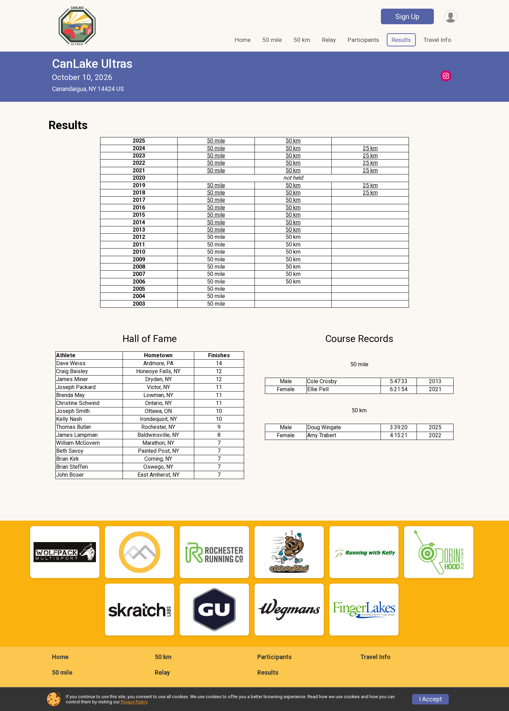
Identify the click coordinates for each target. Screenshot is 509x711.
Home (243, 39)
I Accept (430, 699)
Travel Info (437, 39)
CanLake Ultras (92, 64)
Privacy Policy (134, 701)
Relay (329, 39)
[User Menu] (450, 16)
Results (401, 39)
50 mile (272, 39)
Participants (363, 39)
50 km (302, 39)
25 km (370, 148)
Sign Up (407, 16)
